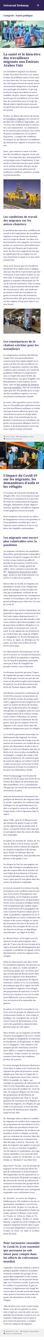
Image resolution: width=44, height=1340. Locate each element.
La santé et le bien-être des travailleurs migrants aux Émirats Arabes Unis (22, 59)
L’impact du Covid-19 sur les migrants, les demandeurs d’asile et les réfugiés (21, 481)
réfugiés (25, 1331)
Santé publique (23, 437)
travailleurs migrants (15, 119)
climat (31, 437)
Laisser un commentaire (14, 439)
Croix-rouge (16, 775)
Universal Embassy (16, 5)
